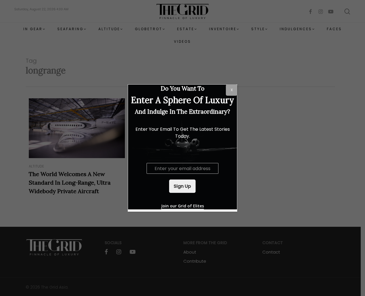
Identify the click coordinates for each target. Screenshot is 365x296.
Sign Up (182, 186)
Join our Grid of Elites (182, 206)
